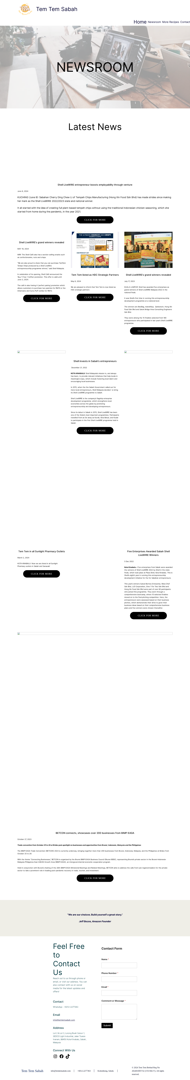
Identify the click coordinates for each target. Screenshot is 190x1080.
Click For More (95, 220)
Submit (107, 1025)
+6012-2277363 (84, 1071)
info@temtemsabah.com (64, 1020)
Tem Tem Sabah (56, 9)
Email (104, 987)
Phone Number (109, 973)
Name (105, 959)
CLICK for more (95, 430)
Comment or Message (113, 1001)
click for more (41, 574)
